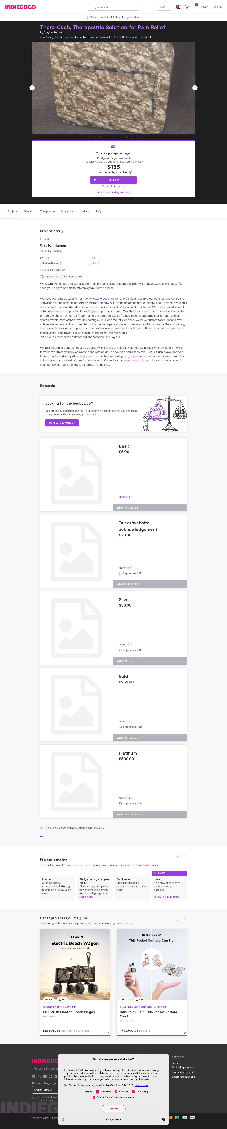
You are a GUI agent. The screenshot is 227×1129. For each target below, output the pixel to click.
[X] (39, 1077)
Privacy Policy (40, 1117)
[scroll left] (32, 87)
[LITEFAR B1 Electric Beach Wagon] (75, 964)
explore (127, 923)
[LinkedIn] (55, 1077)
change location (130, 17)
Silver (124, 599)
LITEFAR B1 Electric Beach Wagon (69, 1012)
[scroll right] (195, 87)
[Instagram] (50, 1077)
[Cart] (187, 7)
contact (57, 250)
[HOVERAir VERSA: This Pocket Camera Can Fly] (152, 964)
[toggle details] (110, 1034)
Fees (175, 1063)
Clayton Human (53, 32)
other (93, 263)
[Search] (92, 7)
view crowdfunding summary (113, 192)
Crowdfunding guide (147, 864)
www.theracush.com (103, 298)
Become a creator (182, 1072)
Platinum (128, 753)
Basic (124, 446)
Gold (123, 676)
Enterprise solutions (183, 1076)
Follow (113, 180)
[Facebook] (33, 1077)
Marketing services (183, 1067)
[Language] (178, 7)
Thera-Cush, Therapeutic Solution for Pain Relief (102, 27)
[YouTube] (45, 1077)
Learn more (86, 896)
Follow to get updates (166, 896)
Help (126, 864)
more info (45, 250)
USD (162, 6)
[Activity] (195, 7)
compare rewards (61, 422)
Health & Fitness (50, 263)
